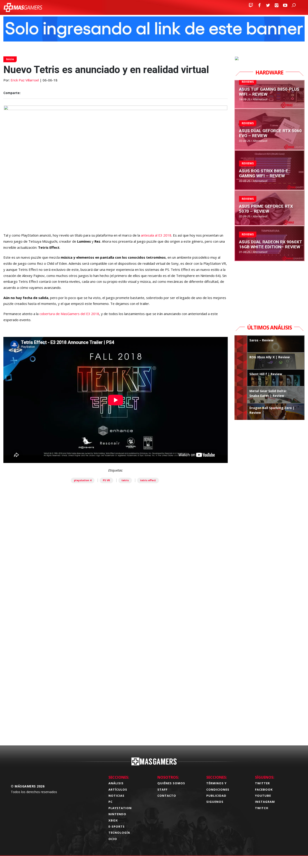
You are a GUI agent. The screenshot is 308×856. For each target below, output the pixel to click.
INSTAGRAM (265, 802)
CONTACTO (166, 796)
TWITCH (261, 808)
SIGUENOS (214, 802)
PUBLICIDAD (216, 796)
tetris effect (148, 480)
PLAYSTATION (120, 808)
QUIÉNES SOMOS (171, 783)
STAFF (162, 789)
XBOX (113, 820)
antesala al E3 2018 (155, 235)
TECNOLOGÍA (119, 833)
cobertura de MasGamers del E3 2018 (69, 313)
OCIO (112, 839)
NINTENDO (117, 814)
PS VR (106, 480)
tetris (125, 480)
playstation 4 (82, 480)
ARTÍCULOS (117, 789)
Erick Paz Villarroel (25, 80)
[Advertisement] (115, 673)
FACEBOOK (264, 789)
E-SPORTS (116, 826)
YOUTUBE (263, 796)
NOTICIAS (116, 796)
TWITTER (262, 783)
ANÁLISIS (116, 783)
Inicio (10, 59)
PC (110, 802)
